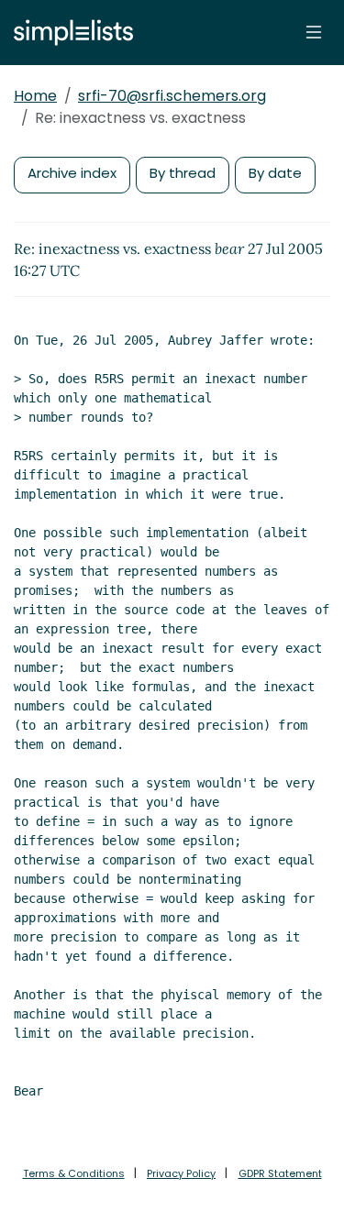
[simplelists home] (69, 32)
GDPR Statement (280, 1173)
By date (275, 172)
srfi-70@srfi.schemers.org (172, 95)
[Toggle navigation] (313, 32)
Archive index (72, 172)
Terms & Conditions (74, 1173)
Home (35, 95)
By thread (183, 172)
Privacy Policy (181, 1173)
